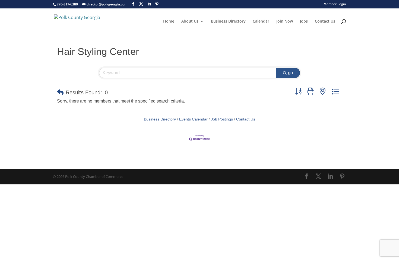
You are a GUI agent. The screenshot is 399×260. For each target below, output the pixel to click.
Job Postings (222, 119)
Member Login (335, 4)
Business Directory (228, 21)
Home (168, 21)
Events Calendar (193, 119)
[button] (60, 92)
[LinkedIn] (149, 4)
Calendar (261, 21)
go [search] (290, 72)
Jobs (304, 21)
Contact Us (325, 21)
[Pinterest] (157, 4)
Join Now (284, 21)
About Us (189, 21)
